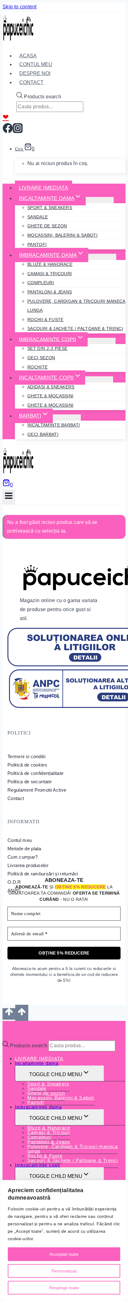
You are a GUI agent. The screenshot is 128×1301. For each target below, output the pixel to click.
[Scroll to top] (8, 1013)
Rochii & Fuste (45, 319)
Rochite (37, 366)
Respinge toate (64, 1287)
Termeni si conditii (26, 756)
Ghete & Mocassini (50, 395)
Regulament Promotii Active (36, 790)
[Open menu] (8, 497)
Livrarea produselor (27, 865)
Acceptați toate (64, 1254)
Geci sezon (41, 357)
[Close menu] (4, 1027)
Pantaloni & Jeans (49, 291)
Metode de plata (24, 848)
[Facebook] (8, 131)
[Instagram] (18, 131)
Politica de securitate (29, 781)
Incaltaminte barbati (53, 424)
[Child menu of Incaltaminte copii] (99, 379)
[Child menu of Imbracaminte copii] (102, 341)
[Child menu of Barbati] (67, 417)
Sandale (37, 216)
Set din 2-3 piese (47, 348)
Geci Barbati (42, 434)
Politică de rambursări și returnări (42, 873)
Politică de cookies (27, 764)
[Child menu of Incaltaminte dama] (100, 200)
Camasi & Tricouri (49, 273)
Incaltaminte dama (36, 1063)
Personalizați (64, 1270)
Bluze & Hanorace (49, 264)
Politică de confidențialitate (35, 773)
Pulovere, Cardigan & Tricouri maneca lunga (76, 306)
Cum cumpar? (22, 857)
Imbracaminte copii (37, 1165)
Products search (42, 96)
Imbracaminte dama (38, 1107)
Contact (31, 82)
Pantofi (37, 244)
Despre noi (34, 73)
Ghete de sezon (47, 225)
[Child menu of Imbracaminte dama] (102, 257)
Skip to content (19, 6)
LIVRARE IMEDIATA (43, 188)
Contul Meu (35, 64)
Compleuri (40, 282)
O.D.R (14, 882)
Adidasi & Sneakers (51, 386)
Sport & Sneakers (49, 207)
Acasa (28, 55)
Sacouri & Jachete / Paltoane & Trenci (75, 328)
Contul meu (19, 840)
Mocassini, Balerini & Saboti (62, 235)
